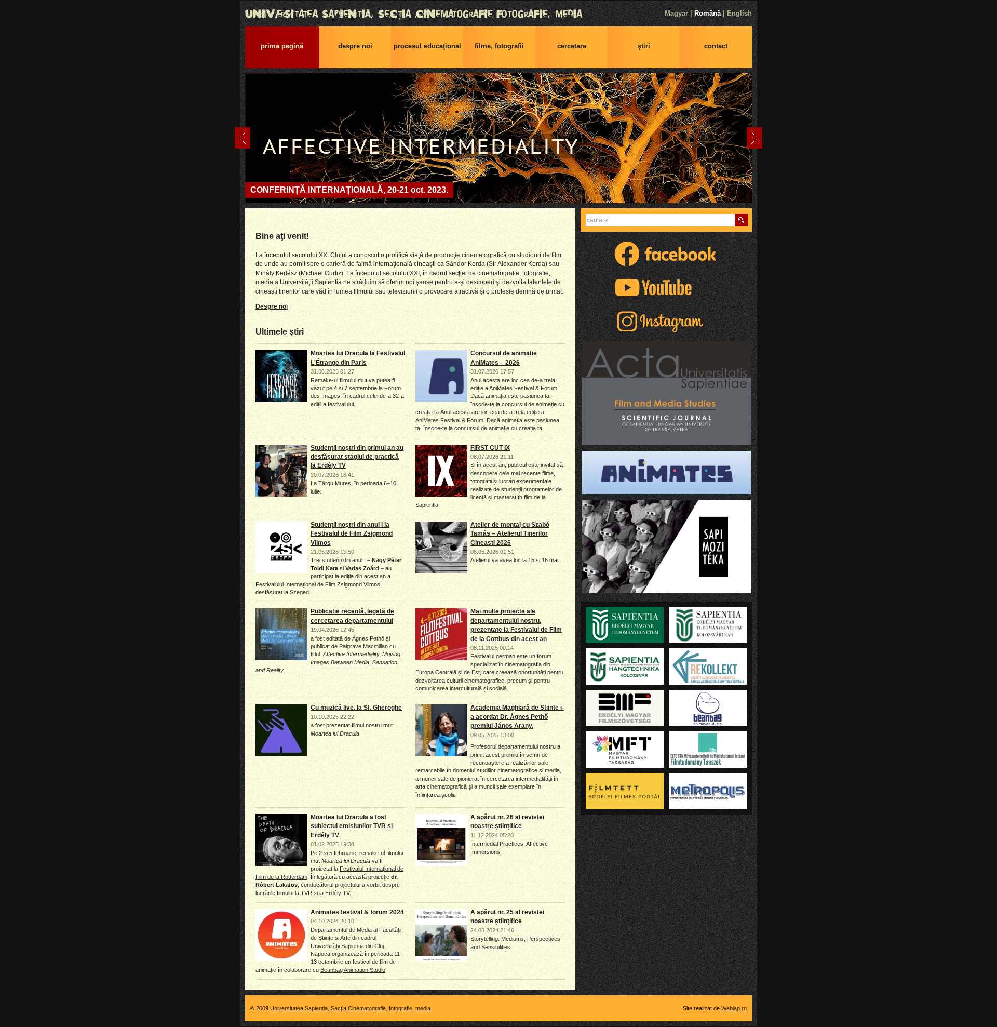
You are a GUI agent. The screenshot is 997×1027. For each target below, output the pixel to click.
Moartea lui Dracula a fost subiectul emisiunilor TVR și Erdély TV (352, 826)
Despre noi (355, 46)
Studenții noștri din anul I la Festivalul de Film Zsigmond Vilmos (352, 533)
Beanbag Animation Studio (352, 970)
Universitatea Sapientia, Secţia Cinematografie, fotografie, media (498, 14)
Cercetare (571, 46)
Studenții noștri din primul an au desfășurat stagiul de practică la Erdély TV (357, 457)
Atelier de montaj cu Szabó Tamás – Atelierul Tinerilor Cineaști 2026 (509, 533)
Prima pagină (282, 46)
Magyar (676, 13)
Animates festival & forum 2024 (357, 912)
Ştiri (644, 46)
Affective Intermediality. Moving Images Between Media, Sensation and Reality (327, 662)
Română (707, 13)
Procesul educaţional (427, 46)
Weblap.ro (734, 1008)
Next (754, 138)
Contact (715, 46)
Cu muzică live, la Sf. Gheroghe (356, 707)
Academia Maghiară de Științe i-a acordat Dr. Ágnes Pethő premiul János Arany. (517, 716)
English (739, 13)
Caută (741, 220)
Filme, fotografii (499, 46)
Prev (242, 138)
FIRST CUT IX (490, 447)
